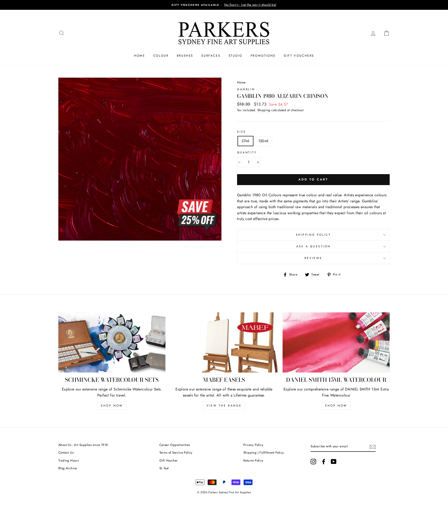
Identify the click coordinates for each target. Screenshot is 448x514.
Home (139, 55)
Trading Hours (68, 460)
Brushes (185, 55)
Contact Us (66, 452)
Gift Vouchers (299, 55)
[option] (224, 4)
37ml (245, 141)
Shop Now (112, 406)
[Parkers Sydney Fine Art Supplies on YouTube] (333, 461)
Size (241, 132)
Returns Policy (253, 460)
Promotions (263, 55)
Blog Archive (67, 468)
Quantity (247, 152)
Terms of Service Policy (175, 452)
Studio (235, 55)
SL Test (164, 468)
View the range (224, 406)
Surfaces (210, 55)
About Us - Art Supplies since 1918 (83, 444)
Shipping (263, 110)
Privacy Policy (253, 444)
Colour (161, 55)
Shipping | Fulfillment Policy (263, 452)
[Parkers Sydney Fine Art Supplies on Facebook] (323, 461)
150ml (263, 141)
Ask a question (313, 246)
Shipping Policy (313, 235)
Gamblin (246, 89)
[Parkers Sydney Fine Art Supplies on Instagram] (313, 461)
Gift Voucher (168, 460)
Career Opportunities (174, 444)
